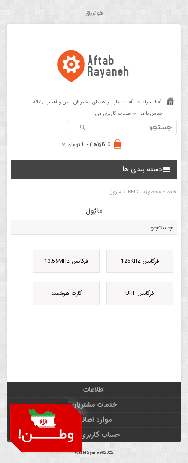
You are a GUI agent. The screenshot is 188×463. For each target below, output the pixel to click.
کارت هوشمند (66, 293)
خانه (172, 192)
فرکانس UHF (139, 293)
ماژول (115, 192)
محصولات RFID (144, 192)
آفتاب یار (123, 102)
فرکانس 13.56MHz (66, 261)
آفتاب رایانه (149, 102)
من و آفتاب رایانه (51, 102)
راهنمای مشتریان (91, 102)
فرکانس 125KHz (140, 261)
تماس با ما (151, 114)
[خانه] (170, 103)
